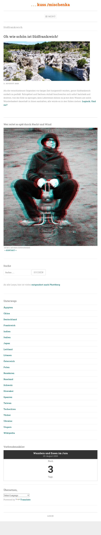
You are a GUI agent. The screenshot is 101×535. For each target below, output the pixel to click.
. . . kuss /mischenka (50, 4)
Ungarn (8, 427)
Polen (7, 367)
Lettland (8, 349)
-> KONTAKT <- (10, 250)
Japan (7, 343)
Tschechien (10, 409)
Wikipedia (9, 433)
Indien (7, 331)
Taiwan (7, 403)
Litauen (8, 355)
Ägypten (8, 307)
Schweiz (8, 385)
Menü (52, 16)
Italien (7, 337)
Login (50, 516)
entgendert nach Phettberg (45, 284)
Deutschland (10, 319)
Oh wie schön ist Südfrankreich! (31, 36)
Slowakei (8, 391)
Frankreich (9, 325)
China (7, 313)
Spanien (8, 397)
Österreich (9, 361)
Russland (8, 379)
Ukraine (8, 421)
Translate (25, 499)
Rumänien (9, 373)
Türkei (7, 415)
